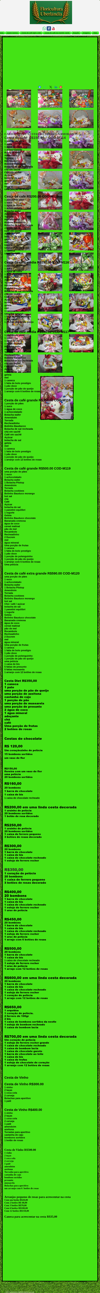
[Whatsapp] (44, 28)
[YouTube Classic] (53, 28)
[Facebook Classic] (49, 28)
